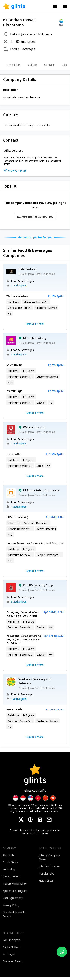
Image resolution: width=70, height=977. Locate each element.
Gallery (66, 64)
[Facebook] (30, 819)
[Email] (49, 819)
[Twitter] (21, 819)
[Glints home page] (14, 6)
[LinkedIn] (39, 819)
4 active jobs (19, 506)
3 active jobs (19, 354)
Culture (32, 64)
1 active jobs (19, 285)
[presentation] (14, 6)
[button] (55, 6)
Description (14, 64)
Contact (49, 64)
